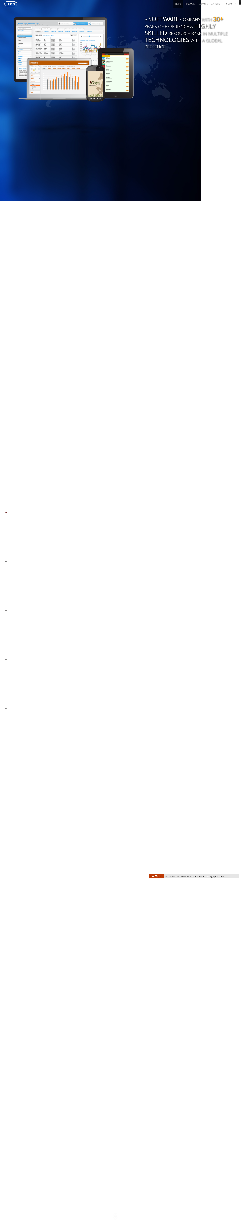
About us (216, 4)
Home (178, 4)
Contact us (230, 4)
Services (203, 4)
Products (190, 4)
